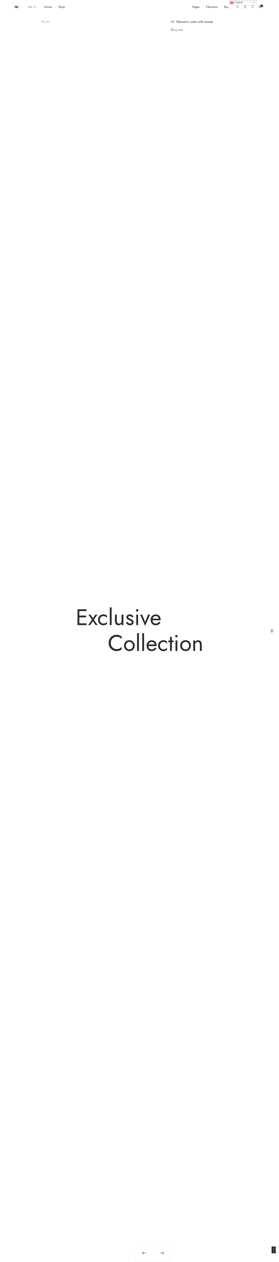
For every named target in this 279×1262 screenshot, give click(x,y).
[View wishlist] (252, 7)
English (238, 2)
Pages (196, 7)
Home (48, 7)
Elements (211, 7)
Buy (226, 7)
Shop (61, 7)
